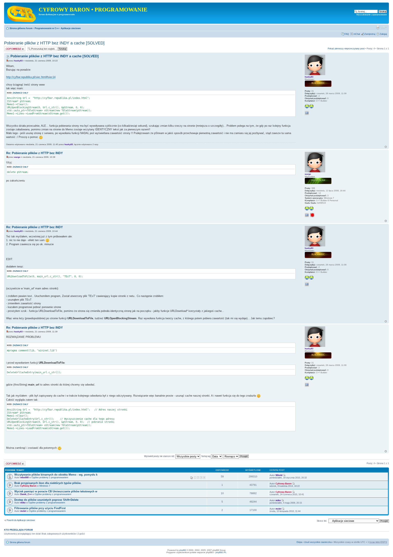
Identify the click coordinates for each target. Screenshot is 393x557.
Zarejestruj (370, 34)
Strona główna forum (21, 28)
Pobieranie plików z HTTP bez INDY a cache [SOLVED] (54, 43)
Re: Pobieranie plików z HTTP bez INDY (34, 153)
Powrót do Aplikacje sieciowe (21, 520)
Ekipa (299, 542)
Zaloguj (383, 34)
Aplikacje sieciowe (71, 28)
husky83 (18, 61)
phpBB (182, 550)
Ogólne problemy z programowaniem (50, 477)
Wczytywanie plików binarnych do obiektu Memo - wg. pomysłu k (55, 474)
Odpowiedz (9, 47)
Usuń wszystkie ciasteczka (318, 542)
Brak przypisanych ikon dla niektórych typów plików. (47, 483)
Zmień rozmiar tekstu (384, 27)
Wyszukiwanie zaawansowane (371, 14)
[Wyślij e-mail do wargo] (307, 215)
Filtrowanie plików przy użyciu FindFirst (40, 508)
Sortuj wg (206, 456)
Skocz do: (322, 521)
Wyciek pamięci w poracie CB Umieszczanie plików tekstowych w (55, 491)
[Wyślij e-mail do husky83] (307, 113)
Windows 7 (44, 486)
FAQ (346, 34)
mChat (356, 34)
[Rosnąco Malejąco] (236, 456)
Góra (386, 147)
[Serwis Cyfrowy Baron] (22, 13)
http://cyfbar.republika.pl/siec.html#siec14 (30, 77)
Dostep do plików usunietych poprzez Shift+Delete (46, 499)
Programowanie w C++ (47, 28)
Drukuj (377, 27)
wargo (17, 157)
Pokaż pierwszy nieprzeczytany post (346, 48)
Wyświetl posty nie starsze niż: (159, 456)
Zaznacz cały (20, 93)
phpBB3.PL (221, 552)
